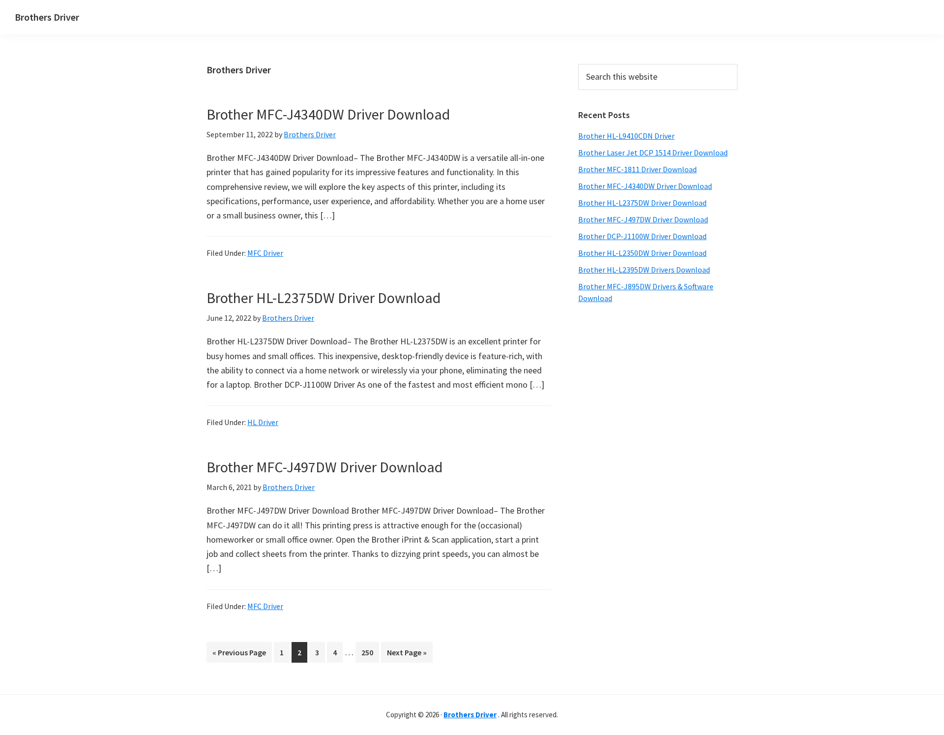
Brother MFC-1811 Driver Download (637, 169)
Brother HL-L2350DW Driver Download (642, 253)
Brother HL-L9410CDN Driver (626, 136)
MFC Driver (265, 253)
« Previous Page (239, 655)
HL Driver (262, 422)
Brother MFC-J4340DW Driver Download (328, 114)
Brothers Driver (47, 17)
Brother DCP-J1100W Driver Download (642, 236)
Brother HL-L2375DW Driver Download (323, 297)
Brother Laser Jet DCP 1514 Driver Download (653, 152)
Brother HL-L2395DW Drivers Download (644, 270)
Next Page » (406, 655)
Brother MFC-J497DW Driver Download (324, 467)
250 (369, 652)
